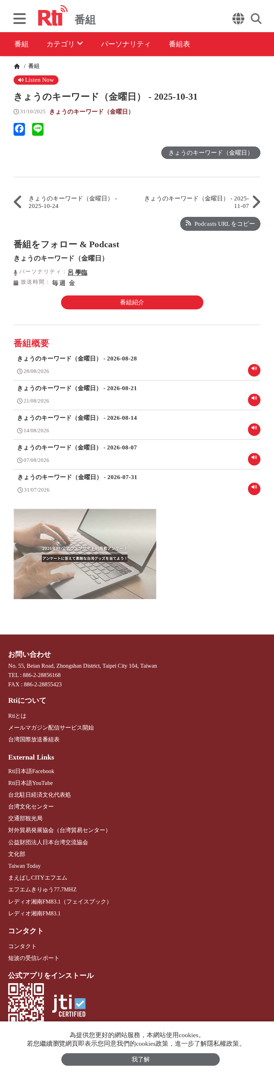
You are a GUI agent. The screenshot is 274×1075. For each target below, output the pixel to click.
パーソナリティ (126, 44)
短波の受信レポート (34, 958)
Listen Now (39, 79)
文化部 (16, 854)
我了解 (141, 1059)
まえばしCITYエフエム (37, 878)
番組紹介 (132, 302)
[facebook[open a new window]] (19, 129)
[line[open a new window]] (38, 129)
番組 (21, 44)
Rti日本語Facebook (31, 771)
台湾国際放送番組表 (34, 739)
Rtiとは (17, 716)
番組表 (179, 44)
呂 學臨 (77, 272)
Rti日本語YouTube (30, 783)
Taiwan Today (24, 866)
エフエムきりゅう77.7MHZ (42, 889)
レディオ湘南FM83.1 (34, 913)
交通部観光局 (25, 818)
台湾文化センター (31, 806)
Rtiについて (27, 700)
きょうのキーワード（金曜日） (91, 111)
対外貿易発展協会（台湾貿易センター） (59, 830)
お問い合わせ (29, 654)
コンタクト (26, 931)
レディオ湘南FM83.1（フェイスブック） (60, 902)
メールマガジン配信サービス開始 (51, 728)
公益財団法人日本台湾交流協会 (48, 842)
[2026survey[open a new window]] (85, 559)
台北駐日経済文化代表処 (39, 795)
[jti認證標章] (69, 1006)
